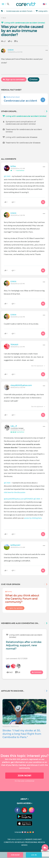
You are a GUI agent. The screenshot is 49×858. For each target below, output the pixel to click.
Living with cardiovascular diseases (21, 137)
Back (4, 18)
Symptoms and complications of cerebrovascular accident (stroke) (21, 122)
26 (19, 672)
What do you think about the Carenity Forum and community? (22, 598)
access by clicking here (32, 518)
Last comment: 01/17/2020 (16, 658)
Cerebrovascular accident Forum (19, 11)
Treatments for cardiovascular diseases (23, 143)
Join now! (24, 775)
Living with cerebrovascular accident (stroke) (24, 23)
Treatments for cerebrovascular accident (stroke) (24, 130)
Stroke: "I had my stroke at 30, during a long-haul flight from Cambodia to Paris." (22, 734)
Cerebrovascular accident (20, 100)
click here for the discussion (14, 492)
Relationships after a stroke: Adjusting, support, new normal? (24, 645)
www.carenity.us (18, 839)
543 (11, 672)
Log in (34, 855)
